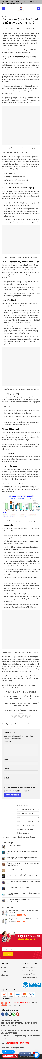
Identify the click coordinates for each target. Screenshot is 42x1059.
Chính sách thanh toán (29, 978)
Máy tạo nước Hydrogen (25, 825)
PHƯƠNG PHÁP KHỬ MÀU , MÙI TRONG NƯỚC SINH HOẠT (23, 876)
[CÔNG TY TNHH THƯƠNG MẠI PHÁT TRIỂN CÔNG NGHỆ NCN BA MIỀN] (21, 8)
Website (6, 778)
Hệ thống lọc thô (9, 173)
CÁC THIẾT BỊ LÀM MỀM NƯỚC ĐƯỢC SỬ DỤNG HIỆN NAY (23, 882)
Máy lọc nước (22, 817)
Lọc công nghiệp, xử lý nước (27, 810)
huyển (33, 967)
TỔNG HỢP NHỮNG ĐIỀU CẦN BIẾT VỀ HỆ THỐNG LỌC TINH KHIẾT (23, 894)
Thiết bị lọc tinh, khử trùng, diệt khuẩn (16, 180)
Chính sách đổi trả (27, 971)
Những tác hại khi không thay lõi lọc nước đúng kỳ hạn (22, 852)
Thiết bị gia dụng (23, 833)
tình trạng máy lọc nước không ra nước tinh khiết (22, 858)
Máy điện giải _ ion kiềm (25, 813)
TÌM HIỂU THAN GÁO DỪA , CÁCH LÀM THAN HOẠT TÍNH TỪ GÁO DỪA (23, 864)
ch (28, 967)
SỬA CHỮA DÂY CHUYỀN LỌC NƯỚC (18, 887)
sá (26, 967)
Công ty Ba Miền (28, 29)
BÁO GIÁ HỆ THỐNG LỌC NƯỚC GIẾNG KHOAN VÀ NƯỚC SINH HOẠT (22, 900)
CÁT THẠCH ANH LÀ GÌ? (14, 869)
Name (6, 759)
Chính (23, 967)
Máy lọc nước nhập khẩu (25, 821)
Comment (7, 742)
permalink (35, 724)
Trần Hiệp (26, 1056)
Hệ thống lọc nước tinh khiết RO (14, 177)
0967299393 (8, 1056)
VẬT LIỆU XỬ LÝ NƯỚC (14, 846)
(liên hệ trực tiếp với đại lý (21, 296)
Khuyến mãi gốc (22, 806)
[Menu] (3, 8)
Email (6, 769)
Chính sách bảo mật (29, 974)
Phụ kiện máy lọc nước (25, 829)
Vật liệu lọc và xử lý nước (26, 837)
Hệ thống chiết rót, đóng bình (13, 183)
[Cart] (38, 8)
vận (30, 967)
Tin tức (4, 16)
